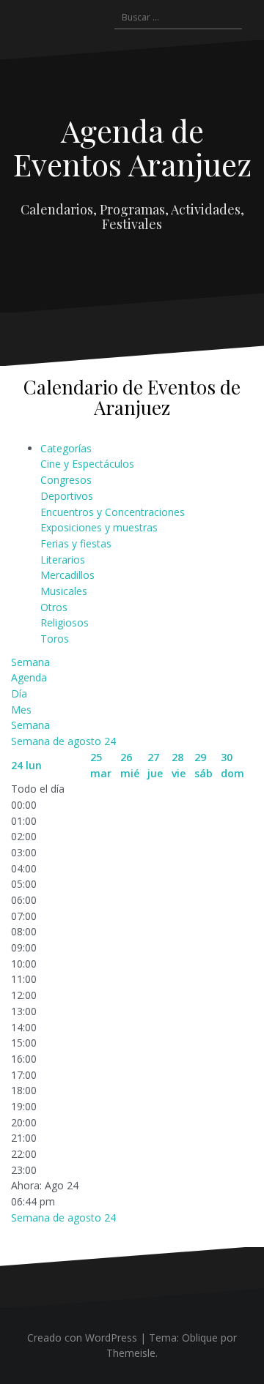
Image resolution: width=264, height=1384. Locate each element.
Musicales (63, 591)
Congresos (66, 480)
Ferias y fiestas (75, 543)
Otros (53, 607)
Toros (54, 639)
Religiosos (64, 622)
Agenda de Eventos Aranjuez (132, 147)
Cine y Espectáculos (87, 464)
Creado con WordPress (82, 1337)
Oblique (200, 1337)
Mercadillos (67, 575)
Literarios (62, 559)
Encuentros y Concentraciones (112, 512)
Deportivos (66, 496)
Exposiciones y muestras (99, 527)
